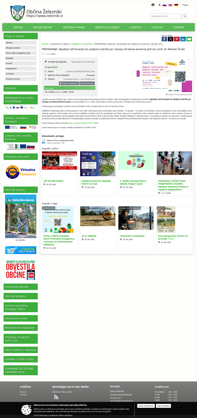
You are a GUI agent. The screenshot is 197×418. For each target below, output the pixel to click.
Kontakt (115, 386)
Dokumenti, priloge (53, 136)
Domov (45, 43)
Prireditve (10, 73)
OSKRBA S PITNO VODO (19, 359)
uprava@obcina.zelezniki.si (121, 400)
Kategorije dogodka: (57, 61)
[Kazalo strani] (160, 5)
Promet (9, 63)
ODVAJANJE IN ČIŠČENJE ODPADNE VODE (19, 370)
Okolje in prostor (13, 47)
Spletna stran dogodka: (59, 75)
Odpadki (9, 58)
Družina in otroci (13, 79)
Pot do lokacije (88, 83)
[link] (164, 39)
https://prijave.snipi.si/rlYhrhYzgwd (83, 123)
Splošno (9, 42)
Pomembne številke (17, 286)
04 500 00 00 (115, 398)
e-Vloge (23, 394)
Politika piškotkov (65, 415)
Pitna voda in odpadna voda (18, 53)
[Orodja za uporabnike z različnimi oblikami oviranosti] (153, 4)
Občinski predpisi (15, 296)
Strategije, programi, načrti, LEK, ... (17, 338)
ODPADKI (10, 88)
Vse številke (20, 240)
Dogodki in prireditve (82, 43)
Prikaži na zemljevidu (69, 83)
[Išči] (184, 16)
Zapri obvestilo (163, 406)
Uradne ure (162, 386)
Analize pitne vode (16, 318)
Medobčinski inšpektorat (19, 327)
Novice (23, 392)
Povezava (91, 75)
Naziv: (51, 71)
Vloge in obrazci (14, 36)
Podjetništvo (11, 68)
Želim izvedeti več (146, 406)
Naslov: (51, 79)
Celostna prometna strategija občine (16, 307)
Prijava (185, 5)
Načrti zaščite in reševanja (20, 350)
